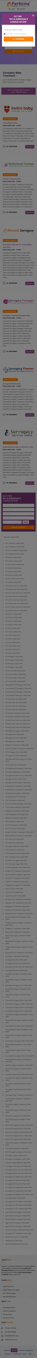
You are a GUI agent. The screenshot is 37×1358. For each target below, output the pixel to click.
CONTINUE (19, 39)
